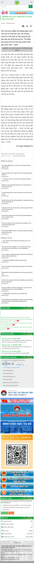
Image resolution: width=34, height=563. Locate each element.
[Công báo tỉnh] (17, 473)
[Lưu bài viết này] (31, 26)
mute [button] (16, 364)
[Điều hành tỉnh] (17, 480)
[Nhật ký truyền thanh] (17, 492)
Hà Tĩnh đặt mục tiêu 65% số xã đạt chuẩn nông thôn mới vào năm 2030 (16, 322)
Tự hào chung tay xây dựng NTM (11, 367)
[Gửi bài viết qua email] (23, 26)
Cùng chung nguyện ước (9, 376)
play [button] (6, 364)
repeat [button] (18, 363)
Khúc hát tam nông (7, 379)
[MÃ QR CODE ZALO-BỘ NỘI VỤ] (17, 452)
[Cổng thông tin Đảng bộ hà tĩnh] (17, 401)
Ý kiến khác (6, 509)
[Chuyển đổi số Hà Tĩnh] (17, 412)
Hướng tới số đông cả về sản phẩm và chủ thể (16, 507)
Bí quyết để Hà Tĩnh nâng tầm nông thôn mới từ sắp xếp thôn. (16, 326)
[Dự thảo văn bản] (17, 427)
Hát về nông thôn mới (8, 370)
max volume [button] (23, 364)
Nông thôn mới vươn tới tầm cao (11, 382)
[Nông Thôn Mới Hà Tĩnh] (17, 2)
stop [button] (12, 364)
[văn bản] (17, 486)
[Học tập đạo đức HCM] (17, 12)
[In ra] (27, 26)
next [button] (9, 364)
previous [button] (3, 364)
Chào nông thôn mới (8, 373)
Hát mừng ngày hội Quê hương (10, 385)
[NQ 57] (17, 393)
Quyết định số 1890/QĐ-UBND (12, 342)
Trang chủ (17, 542)
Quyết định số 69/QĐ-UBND (11, 336)
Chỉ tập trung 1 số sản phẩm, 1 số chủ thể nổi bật (17, 505)
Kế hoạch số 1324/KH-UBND (12, 349)
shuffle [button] (21, 363)
